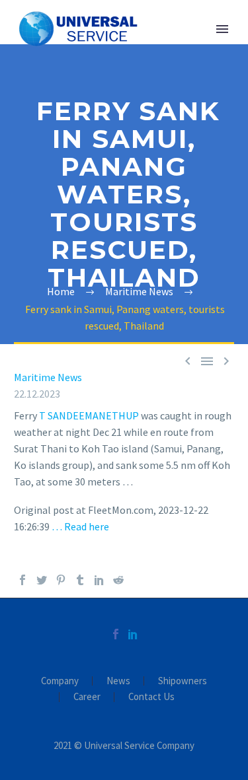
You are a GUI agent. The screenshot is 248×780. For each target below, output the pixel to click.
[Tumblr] (80, 580)
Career (87, 697)
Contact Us (151, 697)
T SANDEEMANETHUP (89, 415)
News (118, 681)
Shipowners (182, 681)
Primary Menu (222, 29)
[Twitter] (41, 580)
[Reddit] (118, 580)
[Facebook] (22, 580)
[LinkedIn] (99, 580)
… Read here (80, 526)
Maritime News (48, 377)
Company (60, 681)
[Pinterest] (61, 580)
